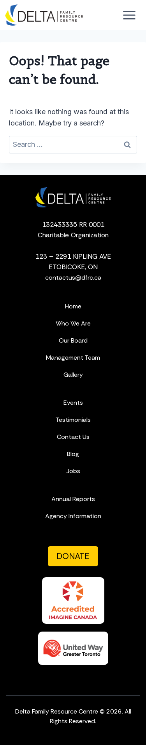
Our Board (73, 340)
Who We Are (73, 323)
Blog (73, 454)
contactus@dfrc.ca (73, 277)
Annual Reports (73, 499)
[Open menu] (129, 15)
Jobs (73, 471)
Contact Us (73, 437)
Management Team (73, 357)
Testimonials (73, 420)
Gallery (73, 375)
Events (73, 403)
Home (73, 306)
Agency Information (73, 516)
